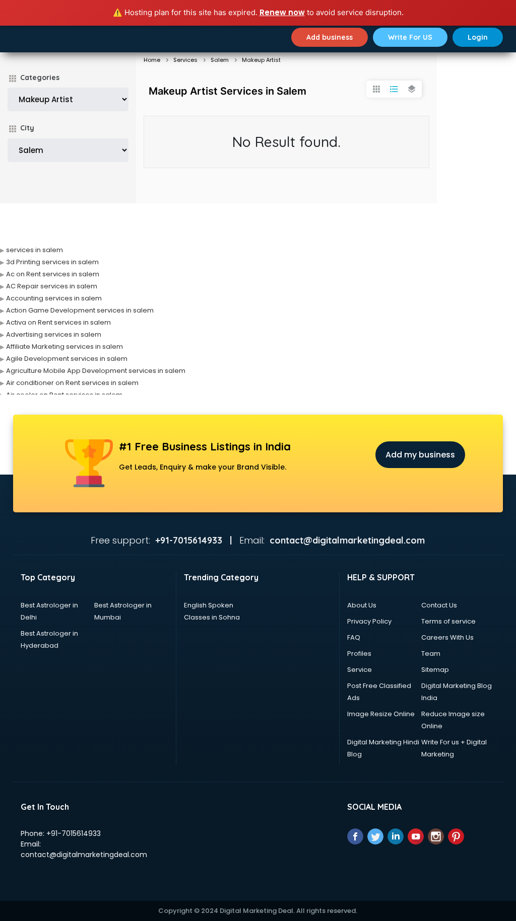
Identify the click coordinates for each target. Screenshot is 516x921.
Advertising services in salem (53, 334)
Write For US (410, 37)
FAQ (353, 637)
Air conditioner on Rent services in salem (72, 383)
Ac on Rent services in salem (52, 274)
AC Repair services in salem (51, 286)
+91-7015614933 (73, 833)
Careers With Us (447, 637)
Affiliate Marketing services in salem (64, 346)
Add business (329, 37)
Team (430, 653)
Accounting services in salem (54, 298)
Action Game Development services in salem (80, 310)
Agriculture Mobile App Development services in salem (95, 370)
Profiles (359, 653)
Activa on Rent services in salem (58, 322)
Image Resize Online (381, 714)
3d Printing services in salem (52, 262)
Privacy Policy (369, 621)
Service (359, 669)
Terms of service (448, 621)
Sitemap (435, 669)
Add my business (420, 454)
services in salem (34, 250)
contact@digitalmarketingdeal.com (84, 855)
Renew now (282, 12)
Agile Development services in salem (66, 358)
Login (478, 37)
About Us (361, 605)
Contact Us (439, 605)
